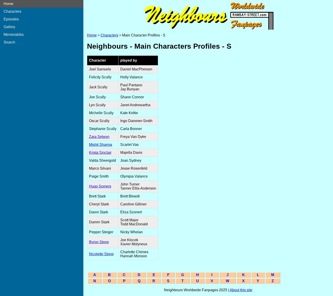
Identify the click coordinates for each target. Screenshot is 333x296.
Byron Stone (99, 242)
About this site (241, 290)
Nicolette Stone (101, 254)
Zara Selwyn (99, 137)
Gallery (9, 27)
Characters (12, 11)
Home (8, 4)
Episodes (11, 19)
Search (9, 42)
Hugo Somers (100, 186)
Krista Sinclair (100, 152)
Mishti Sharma (100, 145)
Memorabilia (14, 34)
